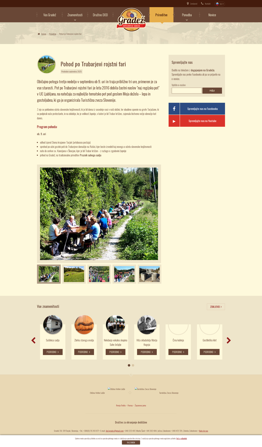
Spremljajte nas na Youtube (202, 121)
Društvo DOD (100, 14)
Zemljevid (193, 3)
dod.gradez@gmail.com (115, 430)
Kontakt (208, 3)
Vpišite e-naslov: (179, 85)
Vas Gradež (49, 14)
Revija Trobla (121, 405)
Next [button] (142, 214)
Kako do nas (203, 430)
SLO (221, 4)
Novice (212, 14)
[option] (49, 274)
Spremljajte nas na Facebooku (202, 109)
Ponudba (187, 14)
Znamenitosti (74, 14)
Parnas (130, 405)
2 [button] (133, 365)
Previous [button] (33, 340)
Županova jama (140, 405)
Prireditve (161, 14)
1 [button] (129, 365)
